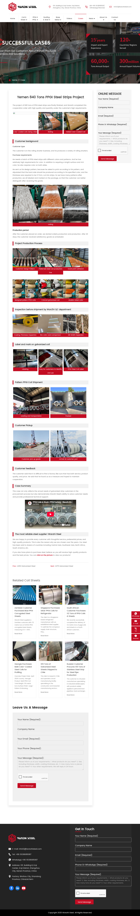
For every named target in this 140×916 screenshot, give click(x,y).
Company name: (26, 729)
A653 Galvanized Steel (26, 566)
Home (14, 80)
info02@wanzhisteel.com (122, 7)
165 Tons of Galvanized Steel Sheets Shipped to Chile (49, 668)
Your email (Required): (29, 739)
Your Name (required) (108, 99)
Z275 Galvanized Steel (64, 566)
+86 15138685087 (23, 854)
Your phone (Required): (30, 748)
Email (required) (106, 116)
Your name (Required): (29, 719)
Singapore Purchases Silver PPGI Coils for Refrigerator (50, 610)
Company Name (105, 107)
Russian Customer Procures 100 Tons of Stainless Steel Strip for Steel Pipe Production (76, 670)
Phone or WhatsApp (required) (112, 124)
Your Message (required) (109, 133)
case (22, 80)
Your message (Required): (31, 758)
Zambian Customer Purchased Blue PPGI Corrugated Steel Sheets (24, 612)
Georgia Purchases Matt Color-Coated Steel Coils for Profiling (23, 668)
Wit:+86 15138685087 (97, 6)
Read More (18, 633)
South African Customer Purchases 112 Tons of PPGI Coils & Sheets (76, 612)
